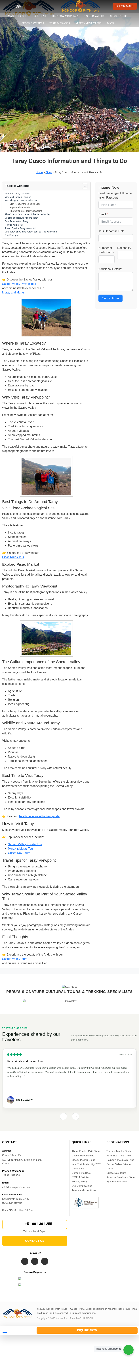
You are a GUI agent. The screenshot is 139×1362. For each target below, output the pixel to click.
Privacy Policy (79, 1181)
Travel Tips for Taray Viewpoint (20, 228)
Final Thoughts (12, 235)
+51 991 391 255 (38, 1224)
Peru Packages (59, 23)
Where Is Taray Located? (17, 193)
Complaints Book (81, 1172)
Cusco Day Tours (19, 852)
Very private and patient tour (25, 1061)
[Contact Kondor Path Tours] (16, 1330)
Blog (110, 23)
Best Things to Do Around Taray (21, 200)
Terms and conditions (84, 1190)
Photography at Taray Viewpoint (26, 210)
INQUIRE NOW (87, 1330)
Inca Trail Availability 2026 (86, 1164)
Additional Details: (110, 269)
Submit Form (110, 298)
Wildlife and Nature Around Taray (21, 217)
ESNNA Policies (80, 1177)
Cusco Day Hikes (33, 23)
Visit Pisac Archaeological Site (25, 203)
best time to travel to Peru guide (39, 816)
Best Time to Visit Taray (16, 221)
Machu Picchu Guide (83, 1159)
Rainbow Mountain (65, 16)
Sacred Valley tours (14, 958)
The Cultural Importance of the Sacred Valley (27, 214)
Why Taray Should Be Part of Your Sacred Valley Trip (31, 231)
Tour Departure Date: (111, 231)
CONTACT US (34, 1240)
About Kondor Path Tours (86, 1151)
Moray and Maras (13, 292)
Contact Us (78, 1168)
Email (102, 214)
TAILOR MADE (124, 6)
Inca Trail (40, 16)
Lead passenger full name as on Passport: (115, 195)
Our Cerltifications (82, 1185)
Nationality (124, 247)
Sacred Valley (94, 16)
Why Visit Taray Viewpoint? (18, 197)
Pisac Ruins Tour (13, 557)
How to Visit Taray (14, 224)
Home (39, 172)
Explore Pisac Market (20, 207)
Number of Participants (106, 250)
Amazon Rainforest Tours (120, 1177)
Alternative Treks (88, 23)
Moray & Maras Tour (21, 848)
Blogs (49, 172)
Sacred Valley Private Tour (19, 283)
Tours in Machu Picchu (119, 1151)
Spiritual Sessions (116, 1181)
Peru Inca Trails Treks (118, 1155)
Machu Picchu (17, 16)
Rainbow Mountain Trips (120, 1159)
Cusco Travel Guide (83, 1155)
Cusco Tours (118, 16)
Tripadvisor (125, 1054)
